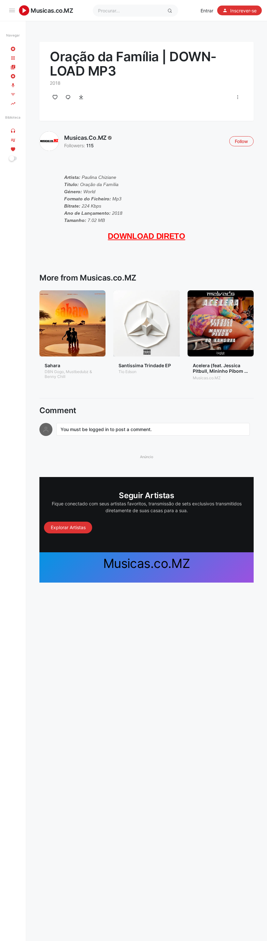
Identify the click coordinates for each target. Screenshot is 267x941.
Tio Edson (127, 371)
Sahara (52, 365)
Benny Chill (55, 376)
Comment (57, 410)
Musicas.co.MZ (52, 10)
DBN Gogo (54, 371)
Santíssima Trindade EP (145, 365)
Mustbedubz (77, 371)
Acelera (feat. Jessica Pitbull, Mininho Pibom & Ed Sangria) (220, 371)
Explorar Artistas (68, 527)
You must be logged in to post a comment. (106, 429)
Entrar (207, 10)
